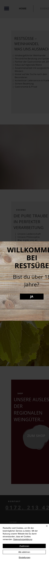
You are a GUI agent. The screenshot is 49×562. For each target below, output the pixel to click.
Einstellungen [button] (24, 557)
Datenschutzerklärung (22, 539)
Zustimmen (24, 546)
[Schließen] (45, 527)
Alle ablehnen (24, 552)
